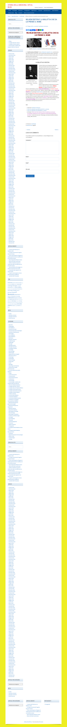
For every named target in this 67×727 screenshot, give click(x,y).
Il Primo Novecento (13, 374)
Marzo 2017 (11, 204)
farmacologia (10, 290)
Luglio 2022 (11, 111)
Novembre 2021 (12, 122)
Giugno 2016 (11, 218)
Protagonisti (26, 10)
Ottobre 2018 (11, 176)
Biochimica (11, 338)
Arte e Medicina (12, 335)
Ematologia (11, 357)
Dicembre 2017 (12, 191)
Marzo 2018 (11, 187)
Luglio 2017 (11, 198)
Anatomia (10, 282)
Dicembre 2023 (12, 86)
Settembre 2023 (12, 90)
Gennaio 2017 (11, 207)
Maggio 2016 (11, 219)
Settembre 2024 (12, 72)
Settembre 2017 (12, 196)
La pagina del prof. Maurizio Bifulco (16, 387)
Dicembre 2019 (12, 156)
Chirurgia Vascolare (12, 346)
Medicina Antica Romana (19, 299)
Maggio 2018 (11, 184)
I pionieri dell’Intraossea (14, 276)
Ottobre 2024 (11, 71)
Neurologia (14, 301)
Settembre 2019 (12, 160)
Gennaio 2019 (11, 172)
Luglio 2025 (11, 58)
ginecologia (9, 292)
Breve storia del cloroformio (14, 261)
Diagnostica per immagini (14, 354)
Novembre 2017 (12, 193)
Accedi (10, 313)
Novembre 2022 (12, 105)
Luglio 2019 (11, 163)
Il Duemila (14, 292)
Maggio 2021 (11, 131)
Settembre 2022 (12, 108)
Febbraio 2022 (12, 118)
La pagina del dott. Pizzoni (14, 42)
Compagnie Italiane (13, 348)
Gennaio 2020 (11, 154)
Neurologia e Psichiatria (13, 414)
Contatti (20, 12)
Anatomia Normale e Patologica (15, 330)
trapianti (13, 305)
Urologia (16, 305)
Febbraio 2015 (12, 241)
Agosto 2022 (11, 109)
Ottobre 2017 (11, 194)
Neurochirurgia (12, 412)
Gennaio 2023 (11, 102)
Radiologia (9, 302)
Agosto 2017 (11, 197)
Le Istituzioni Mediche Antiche (15, 398)
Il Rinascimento (17, 294)
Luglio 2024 (11, 75)
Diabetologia (11, 352)
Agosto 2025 (11, 56)
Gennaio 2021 (11, 137)
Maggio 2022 (11, 113)
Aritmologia (10, 284)
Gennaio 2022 (11, 119)
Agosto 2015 (11, 232)
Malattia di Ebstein (36, 107)
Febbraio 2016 (12, 223)
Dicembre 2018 (12, 174)
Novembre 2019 (12, 157)
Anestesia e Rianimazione (14, 332)
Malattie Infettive (18, 298)
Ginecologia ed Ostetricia (14, 365)
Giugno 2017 (11, 200)
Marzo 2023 (11, 99)
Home (9, 10)
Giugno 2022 (11, 112)
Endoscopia (11, 361)
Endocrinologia (12, 360)
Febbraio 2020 (12, 153)
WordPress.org (12, 318)
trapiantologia (12, 437)
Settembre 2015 (12, 231)
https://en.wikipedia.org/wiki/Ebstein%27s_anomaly (38, 109)
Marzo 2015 (11, 240)
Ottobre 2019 (11, 159)
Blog (16, 12)
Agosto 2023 (11, 91)
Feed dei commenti (13, 316)
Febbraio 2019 (12, 171)
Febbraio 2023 (12, 100)
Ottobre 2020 (11, 141)
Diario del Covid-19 (12, 355)
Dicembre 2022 (12, 103)
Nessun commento (44, 26)
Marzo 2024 (11, 81)
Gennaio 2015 (11, 242)
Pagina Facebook (12, 424)
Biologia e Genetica (13, 339)
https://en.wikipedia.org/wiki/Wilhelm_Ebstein (37, 110)
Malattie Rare (29, 125)
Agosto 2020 (11, 144)
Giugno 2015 (11, 235)
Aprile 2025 (11, 62)
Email (27, 163)
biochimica (15, 284)
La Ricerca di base (12, 393)
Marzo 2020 (11, 152)
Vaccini (18, 305)
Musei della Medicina (13, 409)
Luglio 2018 (11, 181)
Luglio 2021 (11, 128)
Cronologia (14, 10)
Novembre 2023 (12, 87)
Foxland (41, 721)
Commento (28, 140)
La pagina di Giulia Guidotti (14, 44)
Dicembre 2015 (12, 226)
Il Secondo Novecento (13, 377)
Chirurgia (15, 285)
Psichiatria (11, 433)
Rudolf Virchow (40, 91)
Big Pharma (34, 10)
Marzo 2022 (11, 116)
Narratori (40, 10)
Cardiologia (33, 123)
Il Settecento (13, 296)
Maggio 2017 (11, 201)
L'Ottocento (11, 298)
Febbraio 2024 (12, 83)
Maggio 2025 (11, 61)
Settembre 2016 (12, 213)
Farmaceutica (19, 288)
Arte (13, 284)
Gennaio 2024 (11, 84)
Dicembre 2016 (12, 209)
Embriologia (11, 358)
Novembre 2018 (12, 175)
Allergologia (11, 326)
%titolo (28, 129)
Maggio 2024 (11, 78)
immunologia (18, 296)
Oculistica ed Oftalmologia (14, 415)
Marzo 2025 (11, 64)
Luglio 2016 (11, 216)
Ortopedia (11, 420)
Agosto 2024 (11, 74)
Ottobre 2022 (11, 106)
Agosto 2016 (11, 215)
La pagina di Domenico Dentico (15, 390)
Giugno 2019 (11, 165)
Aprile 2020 (11, 150)
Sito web (28, 169)
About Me (11, 324)
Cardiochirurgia (19, 284)
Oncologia (11, 417)
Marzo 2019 (11, 169)
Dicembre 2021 (12, 121)
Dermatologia (11, 351)
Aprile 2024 (11, 80)
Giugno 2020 (11, 147)
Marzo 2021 (11, 134)
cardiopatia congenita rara (46, 52)
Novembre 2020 (12, 140)
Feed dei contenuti (12, 315)
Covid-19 (14, 287)
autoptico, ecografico (37, 48)
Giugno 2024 (11, 77)
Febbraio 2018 (12, 188)
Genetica (17, 290)
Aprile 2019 (11, 168)
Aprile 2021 (11, 133)
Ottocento (11, 423)
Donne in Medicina (18, 287)
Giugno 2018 (11, 182)
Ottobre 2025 (11, 53)
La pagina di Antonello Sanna (15, 389)
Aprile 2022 (11, 115)
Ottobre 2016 (11, 212)
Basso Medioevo (12, 336)
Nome (27, 156)
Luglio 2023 (11, 93)
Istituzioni (20, 10)
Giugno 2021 (11, 130)
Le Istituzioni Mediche (13, 396)
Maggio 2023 (11, 96)
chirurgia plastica (12, 345)
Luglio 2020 (11, 146)
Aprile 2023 (11, 97)
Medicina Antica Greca (13, 299)
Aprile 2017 (11, 203)
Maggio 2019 (11, 166)
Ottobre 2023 (11, 89)
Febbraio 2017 (12, 206)
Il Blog (10, 41)
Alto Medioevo (12, 327)
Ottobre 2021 (11, 124)
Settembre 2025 (12, 55)
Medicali (9, 299)
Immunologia (11, 380)
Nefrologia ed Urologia (13, 411)
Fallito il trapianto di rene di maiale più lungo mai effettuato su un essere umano (15, 264)
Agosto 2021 (11, 127)
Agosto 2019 (11, 162)
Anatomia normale (12, 329)
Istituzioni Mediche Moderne (14, 385)
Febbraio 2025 (12, 65)
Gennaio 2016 (11, 225)
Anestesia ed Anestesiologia (16, 282)
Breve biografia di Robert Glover (15, 259)
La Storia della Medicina (13, 395)
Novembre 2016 (12, 210)
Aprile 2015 (11, 238)
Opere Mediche (55, 10)
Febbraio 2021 (12, 135)
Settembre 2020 (12, 143)
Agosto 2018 (11, 179)
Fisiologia (14, 290)
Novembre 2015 (12, 228)
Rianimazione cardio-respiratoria (14, 302)
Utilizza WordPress (28, 721)
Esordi (10, 363)
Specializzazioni (47, 10)
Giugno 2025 (11, 59)
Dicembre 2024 (12, 68)
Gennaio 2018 (11, 190)
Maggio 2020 (11, 149)
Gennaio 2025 (11, 67)
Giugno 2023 (11, 94)
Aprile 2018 (11, 185)
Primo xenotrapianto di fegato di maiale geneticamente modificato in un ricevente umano (15, 257)
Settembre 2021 (12, 125)
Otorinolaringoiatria (13, 421)
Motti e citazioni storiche (29, 12)
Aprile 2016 (11, 220)
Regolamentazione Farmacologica (16, 434)
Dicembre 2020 (12, 138)
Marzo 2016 (11, 222)
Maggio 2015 (11, 237)
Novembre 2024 (12, 69)
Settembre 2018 (12, 178)
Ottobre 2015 (11, 229)
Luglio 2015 (11, 234)
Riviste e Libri (11, 12)
